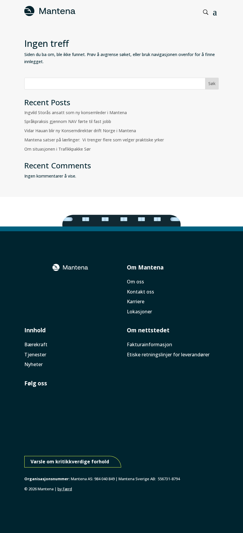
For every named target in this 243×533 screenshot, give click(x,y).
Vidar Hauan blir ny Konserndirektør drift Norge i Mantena (80, 130)
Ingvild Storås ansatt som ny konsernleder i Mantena (75, 112)
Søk (211, 83)
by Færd (64, 488)
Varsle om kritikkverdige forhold (70, 461)
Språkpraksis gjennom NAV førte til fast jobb (68, 121)
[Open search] (205, 12)
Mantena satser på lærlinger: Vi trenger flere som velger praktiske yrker (94, 140)
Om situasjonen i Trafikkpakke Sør (57, 149)
